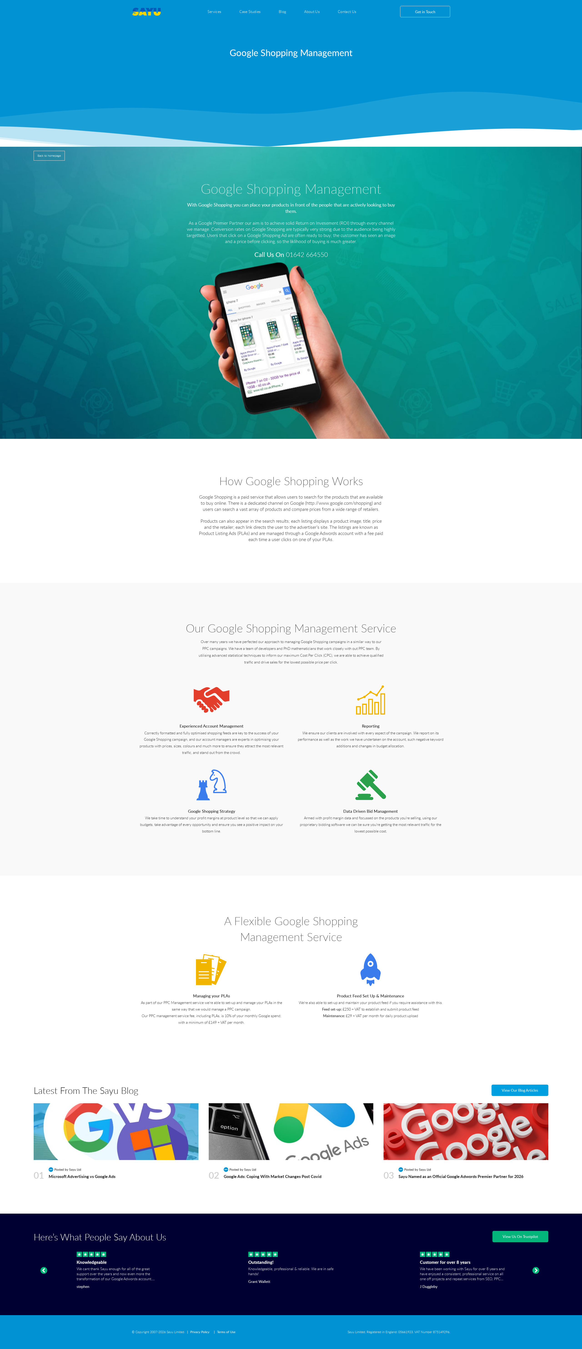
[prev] (43, 1270)
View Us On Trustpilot (520, 1236)
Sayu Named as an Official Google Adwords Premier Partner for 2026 (461, 1176)
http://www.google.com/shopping (339, 503)
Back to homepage (49, 156)
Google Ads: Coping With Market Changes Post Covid (272, 1176)
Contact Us (347, 11)
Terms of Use (226, 1332)
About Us (312, 11)
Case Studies (250, 11)
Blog (282, 11)
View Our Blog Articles (520, 1090)
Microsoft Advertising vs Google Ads (82, 1176)
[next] (535, 1270)
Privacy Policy (199, 1332)
